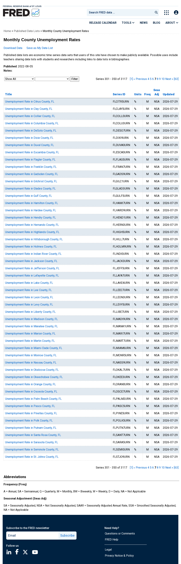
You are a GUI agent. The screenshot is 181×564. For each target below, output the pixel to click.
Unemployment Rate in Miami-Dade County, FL (33, 348)
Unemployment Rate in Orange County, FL (30, 384)
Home (7, 31)
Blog (156, 22)
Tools (127, 22)
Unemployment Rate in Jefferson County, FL (32, 268)
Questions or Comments (120, 533)
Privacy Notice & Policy (119, 555)
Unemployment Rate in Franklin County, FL (31, 166)
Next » (169, 79)
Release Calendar (102, 22)
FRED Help (111, 539)
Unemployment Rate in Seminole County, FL (32, 449)
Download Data (13, 48)
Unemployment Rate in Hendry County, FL (30, 217)
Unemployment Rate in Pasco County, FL (30, 406)
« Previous (140, 79)
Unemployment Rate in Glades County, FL (30, 188)
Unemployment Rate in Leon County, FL (29, 297)
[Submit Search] (156, 12)
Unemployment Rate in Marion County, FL (30, 333)
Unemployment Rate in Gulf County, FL (28, 195)
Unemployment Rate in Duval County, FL (29, 145)
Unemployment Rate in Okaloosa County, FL (32, 369)
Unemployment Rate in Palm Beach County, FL (33, 398)
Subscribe (67, 535)
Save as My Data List (40, 48)
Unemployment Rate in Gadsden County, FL (31, 174)
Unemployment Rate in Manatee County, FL (31, 326)
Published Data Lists (27, 31)
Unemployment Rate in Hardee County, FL (30, 210)
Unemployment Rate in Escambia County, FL (32, 152)
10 (163, 79)
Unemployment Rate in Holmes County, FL (31, 246)
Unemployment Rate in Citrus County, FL (29, 101)
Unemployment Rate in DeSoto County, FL (30, 130)
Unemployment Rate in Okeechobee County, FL (34, 377)
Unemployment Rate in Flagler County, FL (30, 159)
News (144, 22)
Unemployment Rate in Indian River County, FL (33, 253)
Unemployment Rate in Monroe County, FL (31, 355)
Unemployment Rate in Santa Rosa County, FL (33, 435)
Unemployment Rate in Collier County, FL (30, 116)
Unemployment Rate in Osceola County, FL (31, 391)
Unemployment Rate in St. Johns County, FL (32, 456)
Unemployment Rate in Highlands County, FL (32, 232)
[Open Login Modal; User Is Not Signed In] (176, 12)
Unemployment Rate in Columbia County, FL (32, 123)
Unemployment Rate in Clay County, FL (28, 109)
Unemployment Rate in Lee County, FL (28, 290)
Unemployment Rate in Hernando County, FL (32, 224)
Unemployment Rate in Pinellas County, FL (31, 413)
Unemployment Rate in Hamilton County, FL (31, 203)
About (170, 22)
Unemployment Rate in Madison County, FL (31, 319)
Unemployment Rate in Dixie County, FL (29, 137)
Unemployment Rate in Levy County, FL (29, 304)
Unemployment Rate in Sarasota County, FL (31, 442)
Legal (108, 549)
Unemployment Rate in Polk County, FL (29, 420)
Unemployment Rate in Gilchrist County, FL (31, 181)
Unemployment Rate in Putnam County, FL (30, 427)
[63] (176, 79)
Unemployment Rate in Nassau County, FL (30, 362)
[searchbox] (121, 12)
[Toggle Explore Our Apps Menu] (166, 12)
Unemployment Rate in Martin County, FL (30, 340)
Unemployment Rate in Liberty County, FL (30, 311)
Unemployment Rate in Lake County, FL (29, 282)
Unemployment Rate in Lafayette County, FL (32, 275)
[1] (131, 79)
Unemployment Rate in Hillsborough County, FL (34, 239)
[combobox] (120, 12)
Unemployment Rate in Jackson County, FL (31, 261)
